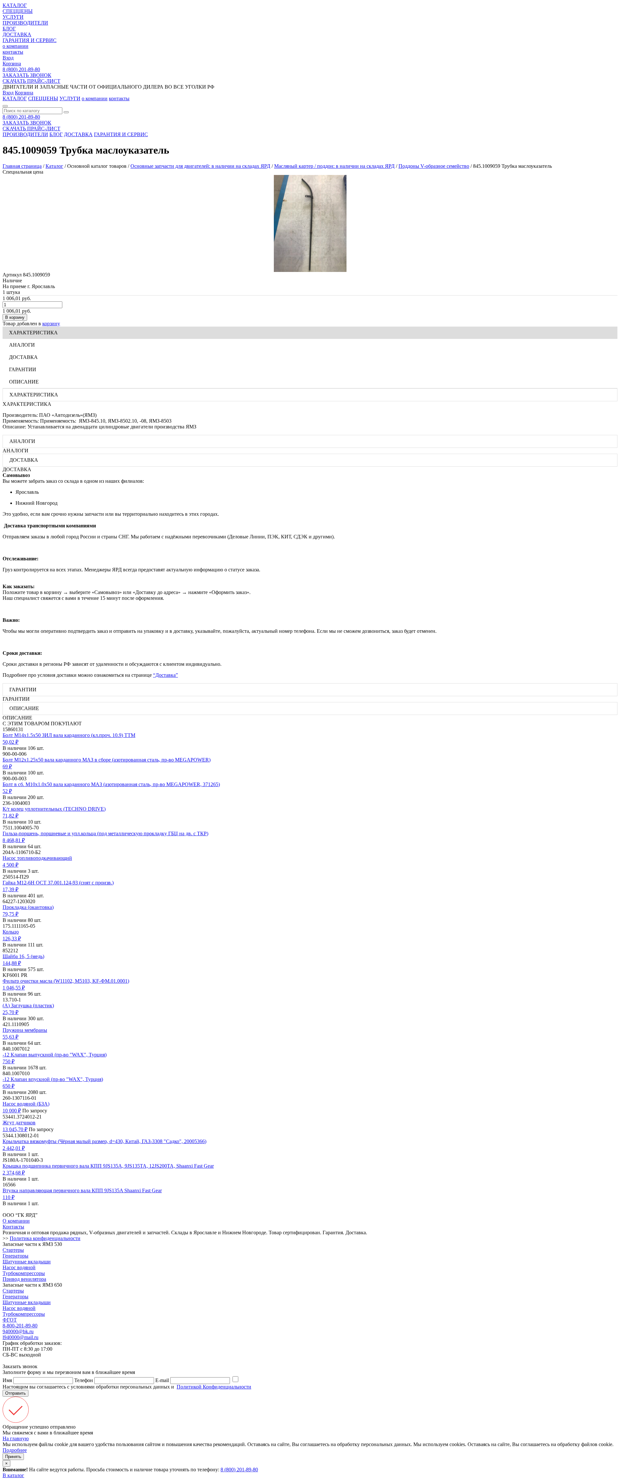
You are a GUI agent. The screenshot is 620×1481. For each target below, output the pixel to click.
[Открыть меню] (5, 106)
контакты (13, 52)
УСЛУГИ (13, 17)
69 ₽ (7, 766)
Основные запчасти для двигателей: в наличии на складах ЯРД (200, 166)
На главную (16, 1438)
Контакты (13, 1226)
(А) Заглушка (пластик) (28, 1005)
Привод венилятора (24, 1279)
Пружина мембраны (25, 1030)
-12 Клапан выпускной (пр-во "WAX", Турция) (55, 1054)
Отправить (15, 1393)
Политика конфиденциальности (45, 1238)
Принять (13, 1456)
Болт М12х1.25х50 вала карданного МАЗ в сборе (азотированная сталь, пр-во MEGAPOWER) (107, 759)
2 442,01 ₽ (14, 1148)
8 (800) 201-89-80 (21, 69)
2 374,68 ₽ (14, 1172)
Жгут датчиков (19, 1122)
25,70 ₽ (10, 1012)
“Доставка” (165, 675)
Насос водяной (19, 1267)
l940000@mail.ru (20, 1337)
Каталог (54, 166)
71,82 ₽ (10, 815)
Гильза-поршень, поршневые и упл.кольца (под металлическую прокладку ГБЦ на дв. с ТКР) (105, 833)
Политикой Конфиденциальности (214, 1386)
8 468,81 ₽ (14, 840)
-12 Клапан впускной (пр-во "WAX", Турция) (53, 1079)
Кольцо (11, 932)
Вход (8, 57)
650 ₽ (9, 1086)
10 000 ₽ (12, 1110)
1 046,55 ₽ (14, 987)
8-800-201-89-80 (20, 1325)
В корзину (15, 317)
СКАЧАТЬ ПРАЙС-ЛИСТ (31, 81)
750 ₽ (9, 1061)
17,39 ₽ (10, 889)
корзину (51, 323)
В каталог (13, 1475)
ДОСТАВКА (17, 34)
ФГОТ (10, 1320)
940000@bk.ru (18, 1331)
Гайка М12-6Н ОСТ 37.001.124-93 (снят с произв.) (58, 882)
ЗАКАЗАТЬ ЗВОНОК (27, 75)
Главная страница (22, 166)
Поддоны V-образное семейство (433, 166)
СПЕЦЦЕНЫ (18, 11)
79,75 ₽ (10, 914)
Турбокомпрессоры (24, 1273)
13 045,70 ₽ (15, 1129)
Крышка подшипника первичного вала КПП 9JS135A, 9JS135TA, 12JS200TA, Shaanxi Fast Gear (108, 1166)
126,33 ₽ (12, 938)
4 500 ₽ (10, 865)
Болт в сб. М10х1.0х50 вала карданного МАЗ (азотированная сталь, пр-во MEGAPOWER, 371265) (111, 784)
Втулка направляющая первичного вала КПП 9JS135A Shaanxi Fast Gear (82, 1190)
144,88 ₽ (12, 963)
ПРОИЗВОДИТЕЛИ (25, 23)
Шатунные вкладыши (27, 1261)
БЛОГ (9, 28)
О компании (16, 1221)
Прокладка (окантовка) (28, 907)
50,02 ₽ (10, 742)
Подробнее (15, 1450)
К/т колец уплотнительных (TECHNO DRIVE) (54, 809)
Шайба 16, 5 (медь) (23, 956)
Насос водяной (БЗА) (26, 1104)
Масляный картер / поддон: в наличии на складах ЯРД (334, 166)
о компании (15, 46)
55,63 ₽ (10, 1037)
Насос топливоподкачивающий (37, 858)
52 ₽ (7, 791)
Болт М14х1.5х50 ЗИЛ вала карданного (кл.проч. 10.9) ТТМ (69, 735)
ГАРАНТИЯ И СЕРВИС (30, 40)
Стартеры (13, 1250)
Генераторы (15, 1256)
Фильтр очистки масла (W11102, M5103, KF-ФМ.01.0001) (66, 981)
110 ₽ (9, 1197)
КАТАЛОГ (15, 5)
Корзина (12, 63)
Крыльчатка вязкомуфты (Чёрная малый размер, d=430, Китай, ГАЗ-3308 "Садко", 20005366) (104, 1141)
